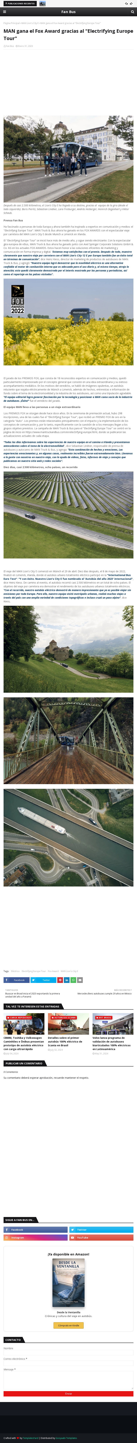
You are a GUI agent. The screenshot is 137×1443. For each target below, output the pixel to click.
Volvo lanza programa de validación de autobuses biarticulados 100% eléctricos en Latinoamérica (112, 1043)
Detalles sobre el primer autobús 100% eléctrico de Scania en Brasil (65, 1041)
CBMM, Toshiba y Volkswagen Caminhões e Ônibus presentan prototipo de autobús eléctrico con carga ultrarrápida (24, 1043)
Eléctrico (15, 971)
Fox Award (53, 971)
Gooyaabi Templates (66, 1438)
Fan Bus (68, 11)
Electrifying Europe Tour (34, 971)
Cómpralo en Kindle (68, 1325)
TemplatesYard (30, 1438)
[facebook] (36, 1230)
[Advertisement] (68, 78)
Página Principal (12, 23)
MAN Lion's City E (30, 23)
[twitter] (101, 1230)
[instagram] (36, 1238)
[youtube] (101, 1238)
